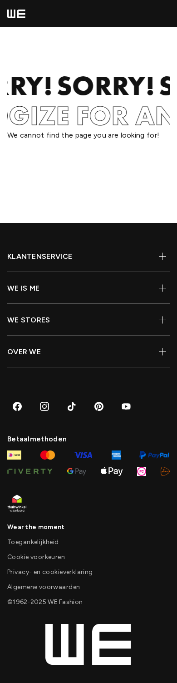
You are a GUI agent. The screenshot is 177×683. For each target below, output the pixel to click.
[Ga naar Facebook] (17, 406)
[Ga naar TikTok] (72, 406)
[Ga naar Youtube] (126, 406)
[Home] (16, 14)
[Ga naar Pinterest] (99, 406)
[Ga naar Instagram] (44, 406)
